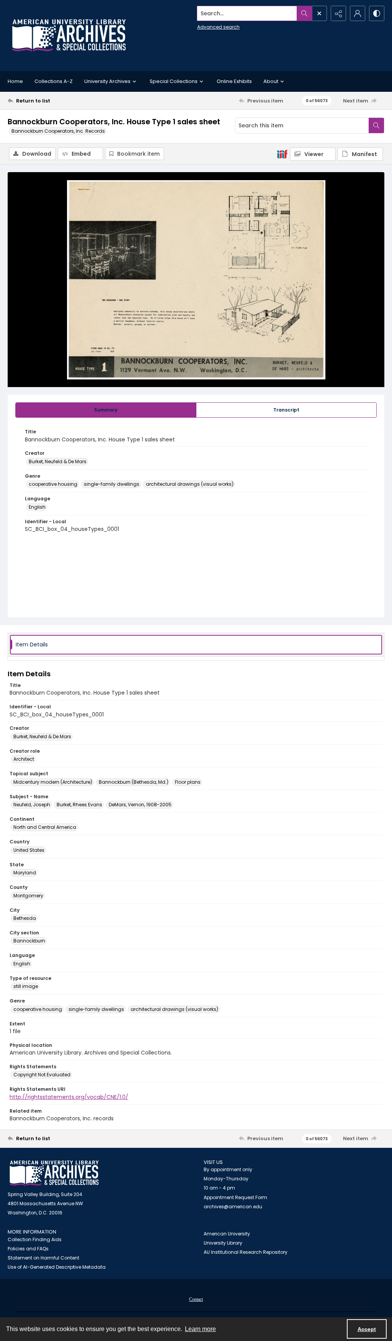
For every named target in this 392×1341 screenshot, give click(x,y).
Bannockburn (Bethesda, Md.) (133, 782)
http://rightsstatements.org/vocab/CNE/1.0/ (69, 1097)
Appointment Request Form (235, 1197)
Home (15, 81)
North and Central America (44, 827)
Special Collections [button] (174, 81)
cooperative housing (53, 484)
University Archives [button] (107, 81)
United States (28, 850)
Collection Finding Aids (35, 1239)
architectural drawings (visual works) (190, 484)
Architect (23, 759)
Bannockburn (29, 940)
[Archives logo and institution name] (69, 35)
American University (227, 1233)
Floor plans (188, 782)
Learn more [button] (200, 1329)
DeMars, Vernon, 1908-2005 (140, 804)
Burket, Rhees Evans (79, 804)
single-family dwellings (111, 484)
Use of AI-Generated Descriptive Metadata (57, 1267)
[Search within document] (376, 125)
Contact (196, 1299)
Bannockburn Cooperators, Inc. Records (58, 131)
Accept (367, 1329)
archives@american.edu (233, 1206)
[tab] (106, 410)
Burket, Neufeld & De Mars (58, 461)
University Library (223, 1243)
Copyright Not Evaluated (41, 1074)
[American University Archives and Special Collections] (54, 1173)
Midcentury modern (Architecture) (52, 782)
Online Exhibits (234, 81)
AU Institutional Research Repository (245, 1252)
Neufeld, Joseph (31, 804)
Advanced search (218, 27)
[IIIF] (282, 153)
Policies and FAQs (28, 1248)
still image (25, 986)
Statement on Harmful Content (43, 1258)
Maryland (24, 872)
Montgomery (28, 895)
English (37, 507)
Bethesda (24, 918)
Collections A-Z (53, 81)
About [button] (270, 81)
